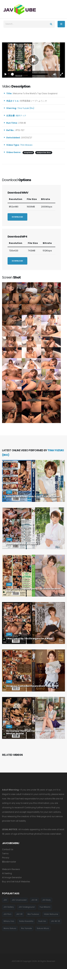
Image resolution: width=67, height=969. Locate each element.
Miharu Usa (9, 921)
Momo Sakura (10, 928)
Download (17, 217)
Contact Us (7, 849)
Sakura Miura (43, 928)
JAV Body (46, 900)
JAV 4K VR (55, 921)
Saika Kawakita (26, 921)
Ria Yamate (26, 928)
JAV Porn (7, 914)
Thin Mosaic (26, 145)
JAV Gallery (9, 907)
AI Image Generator (12, 877)
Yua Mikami (45, 907)
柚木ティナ (21, 115)
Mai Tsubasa (33, 914)
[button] (54, 74)
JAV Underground (27, 907)
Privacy (5, 857)
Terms (5, 853)
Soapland (28, 152)
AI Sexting (7, 873)
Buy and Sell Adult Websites (16, 881)
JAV (5, 900)
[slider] (30, 74)
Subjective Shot (44, 152)
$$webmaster (9, 861)
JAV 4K (34, 900)
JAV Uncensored (19, 900)
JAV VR (19, 914)
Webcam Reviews (11, 869)
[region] (33, 60)
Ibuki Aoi (42, 921)
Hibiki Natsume (51, 914)
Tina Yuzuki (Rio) (26, 108)
